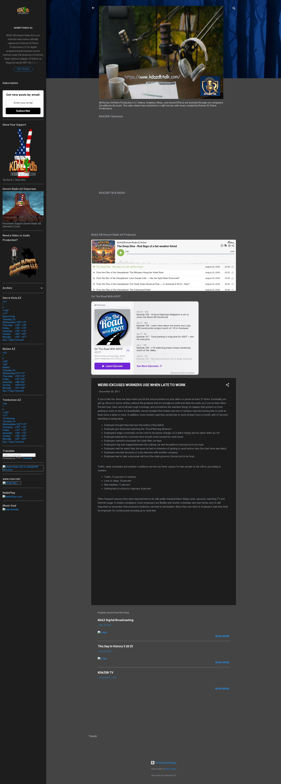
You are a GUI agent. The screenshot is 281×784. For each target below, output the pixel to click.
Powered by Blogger (166, 762)
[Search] (234, 9)
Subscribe (23, 110)
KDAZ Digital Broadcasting (116, 620)
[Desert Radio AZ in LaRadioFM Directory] (23, 469)
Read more (222, 636)
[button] (227, 385)
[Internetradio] (11, 509)
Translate (27, 458)
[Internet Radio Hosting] (12, 483)
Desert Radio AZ (23, 27)
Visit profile (23, 69)
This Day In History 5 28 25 (115, 646)
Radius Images (170, 769)
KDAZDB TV (105, 672)
